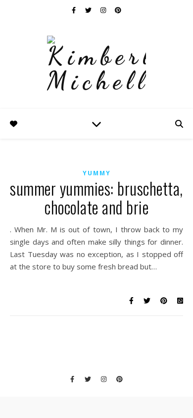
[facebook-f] (74, 9)
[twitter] (89, 9)
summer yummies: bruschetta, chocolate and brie (96, 197)
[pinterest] (118, 9)
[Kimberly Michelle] (96, 64)
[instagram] (103, 9)
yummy (97, 173)
